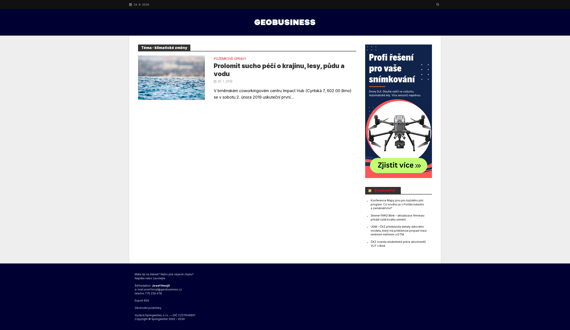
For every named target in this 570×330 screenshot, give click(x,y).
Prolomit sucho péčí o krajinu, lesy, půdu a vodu (279, 70)
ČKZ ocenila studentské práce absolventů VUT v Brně (398, 243)
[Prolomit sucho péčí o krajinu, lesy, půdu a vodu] (171, 77)
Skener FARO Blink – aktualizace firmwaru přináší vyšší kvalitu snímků (397, 217)
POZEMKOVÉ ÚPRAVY (230, 59)
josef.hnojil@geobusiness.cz (163, 289)
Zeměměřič (384, 190)
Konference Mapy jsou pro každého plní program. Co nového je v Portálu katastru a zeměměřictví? (397, 204)
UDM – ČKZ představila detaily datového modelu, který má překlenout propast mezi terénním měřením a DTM (399, 230)
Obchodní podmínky (148, 308)
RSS (146, 300)
